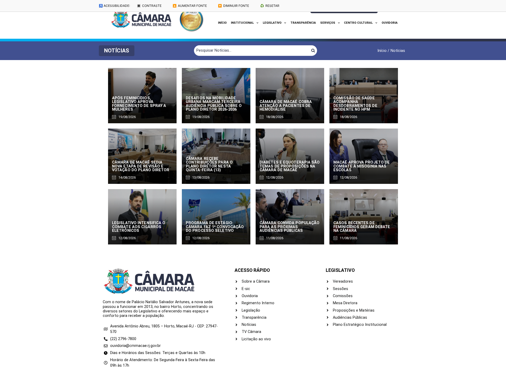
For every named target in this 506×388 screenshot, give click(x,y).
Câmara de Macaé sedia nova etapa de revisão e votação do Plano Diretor (140, 166)
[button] (116, 50)
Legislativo (272, 22)
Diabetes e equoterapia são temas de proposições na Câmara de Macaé (290, 166)
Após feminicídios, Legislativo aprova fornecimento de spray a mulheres (139, 104)
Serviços (327, 22)
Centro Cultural (358, 22)
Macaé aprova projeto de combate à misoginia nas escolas (361, 166)
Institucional (242, 22)
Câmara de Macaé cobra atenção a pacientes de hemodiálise (286, 106)
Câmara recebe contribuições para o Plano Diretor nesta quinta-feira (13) (209, 164)
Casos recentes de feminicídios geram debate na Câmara (361, 227)
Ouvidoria (390, 22)
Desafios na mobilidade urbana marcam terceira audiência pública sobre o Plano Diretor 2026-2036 (214, 104)
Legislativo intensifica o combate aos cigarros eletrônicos (139, 227)
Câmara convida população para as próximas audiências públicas (289, 227)
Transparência (303, 22)
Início (222, 22)
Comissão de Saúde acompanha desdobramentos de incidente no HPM (355, 104)
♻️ (269, 6)
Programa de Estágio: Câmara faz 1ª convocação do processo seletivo (215, 227)
